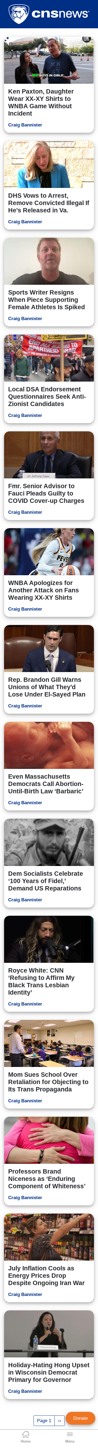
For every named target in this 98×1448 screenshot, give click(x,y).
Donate (80, 1418)
